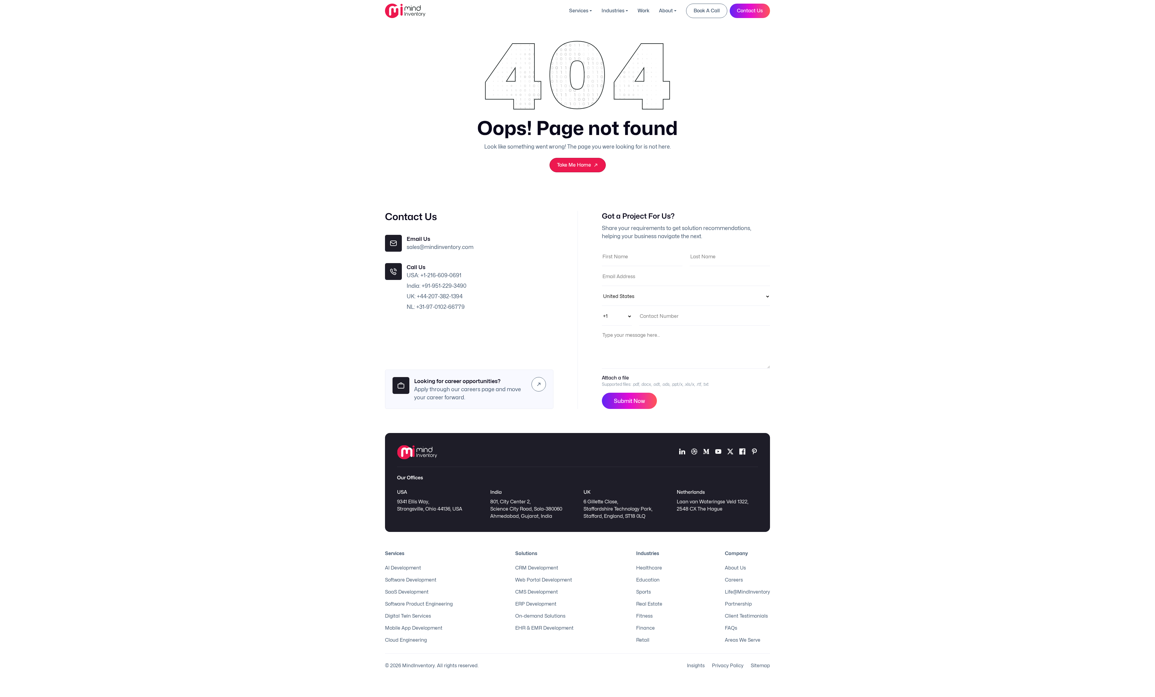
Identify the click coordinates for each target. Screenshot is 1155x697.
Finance (645, 628)
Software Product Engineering (419, 604)
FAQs (731, 628)
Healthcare (649, 568)
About (666, 11)
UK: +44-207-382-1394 (435, 296)
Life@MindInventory (747, 592)
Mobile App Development (413, 628)
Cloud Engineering (406, 640)
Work (643, 11)
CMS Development (536, 592)
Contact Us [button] (750, 11)
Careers (734, 580)
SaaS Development (407, 592)
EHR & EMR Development (544, 628)
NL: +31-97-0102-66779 (436, 307)
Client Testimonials (746, 616)
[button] (538, 384)
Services (578, 11)
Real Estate (649, 604)
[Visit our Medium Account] (706, 452)
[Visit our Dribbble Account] (694, 452)
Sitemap (760, 665)
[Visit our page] (742, 452)
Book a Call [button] (707, 11)
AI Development (403, 568)
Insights (696, 665)
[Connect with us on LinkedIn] (682, 452)
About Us (735, 568)
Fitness (644, 616)
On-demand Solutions (540, 616)
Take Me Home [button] (574, 165)
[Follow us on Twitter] (730, 452)
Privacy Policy (728, 665)
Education (648, 580)
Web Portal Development (543, 580)
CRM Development (536, 568)
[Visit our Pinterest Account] (754, 452)
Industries (613, 11)
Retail (642, 640)
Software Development (410, 580)
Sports (643, 592)
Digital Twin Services (408, 616)
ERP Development (535, 604)
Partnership (738, 604)
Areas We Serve (742, 640)
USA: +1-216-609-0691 (434, 275)
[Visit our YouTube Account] (718, 452)
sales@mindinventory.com (440, 247)
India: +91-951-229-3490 (437, 286)
